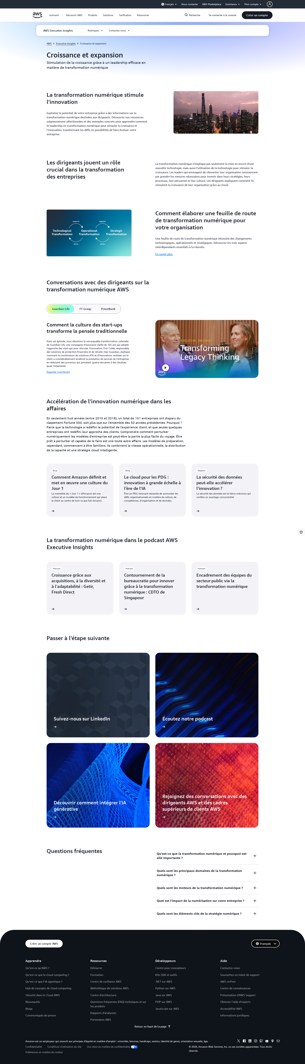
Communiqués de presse (40, 1015)
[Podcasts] (272, 1041)
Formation (96, 975)
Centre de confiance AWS (105, 981)
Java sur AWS (163, 995)
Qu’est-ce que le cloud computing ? (47, 975)
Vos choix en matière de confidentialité (108, 1046)
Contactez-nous (230, 968)
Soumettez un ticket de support (239, 975)
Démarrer (96, 968)
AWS (49, 43)
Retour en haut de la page (150, 1026)
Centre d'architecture (103, 995)
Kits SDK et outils (166, 975)
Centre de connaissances (235, 988)
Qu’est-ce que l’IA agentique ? (43, 981)
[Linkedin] (250, 1041)
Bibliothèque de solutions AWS (109, 988)
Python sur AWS (165, 988)
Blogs (28, 1008)
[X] (238, 1041)
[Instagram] (255, 1041)
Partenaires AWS (100, 1019)
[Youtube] (266, 1041)
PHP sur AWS (163, 1002)
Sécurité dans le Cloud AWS (42, 995)
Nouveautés (32, 1002)
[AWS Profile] (270, 4)
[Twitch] (261, 1041)
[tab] (60, 309)
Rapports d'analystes (103, 1013)
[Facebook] (244, 1041)
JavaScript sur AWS (167, 1008)
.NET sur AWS (163, 981)
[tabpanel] (152, 349)
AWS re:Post (228, 981)
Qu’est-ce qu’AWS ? (37, 968)
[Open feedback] (301, 532)
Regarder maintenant (58, 371)
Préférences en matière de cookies (44, 1052)
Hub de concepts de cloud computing (48, 988)
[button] (74, 15)
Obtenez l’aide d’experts (235, 1002)
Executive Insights (66, 43)
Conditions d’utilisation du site (64, 1046)
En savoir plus (164, 254)
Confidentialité (33, 1046)
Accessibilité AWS (231, 1008)
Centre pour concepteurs (170, 968)
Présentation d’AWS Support (238, 995)
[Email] (278, 1041)
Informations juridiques (234, 1015)
